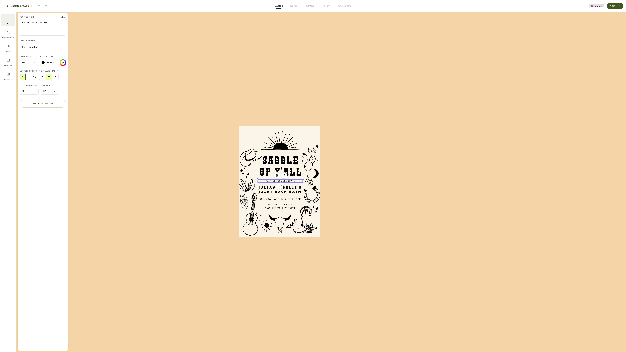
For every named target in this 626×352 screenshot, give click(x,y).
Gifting (310, 5)
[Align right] (55, 77)
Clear (63, 17)
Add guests (345, 5)
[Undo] (39, 6)
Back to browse (20, 5)
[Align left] (42, 77)
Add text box (45, 103)
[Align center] (49, 77)
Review (326, 5)
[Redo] (46, 6)
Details (294, 5)
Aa (34, 77)
